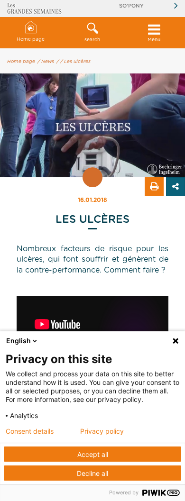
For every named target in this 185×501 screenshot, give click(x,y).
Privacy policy (102, 431)
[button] (92, 32)
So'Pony (131, 6)
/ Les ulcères (75, 61)
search (92, 39)
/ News (45, 61)
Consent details (30, 431)
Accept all (92, 454)
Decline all (92, 473)
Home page (31, 39)
